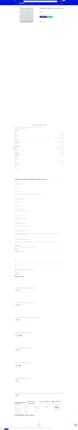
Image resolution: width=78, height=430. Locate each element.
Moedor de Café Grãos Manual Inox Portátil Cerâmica (22, 378)
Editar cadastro (36, 409)
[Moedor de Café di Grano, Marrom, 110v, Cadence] (39, 357)
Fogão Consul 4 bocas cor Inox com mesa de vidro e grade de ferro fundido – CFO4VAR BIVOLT (27, 317)
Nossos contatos (27, 410)
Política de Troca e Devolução (18, 409)
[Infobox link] (33, 402)
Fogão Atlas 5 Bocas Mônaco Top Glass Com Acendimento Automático (24, 302)
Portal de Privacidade (17, 410)
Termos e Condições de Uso (18, 413)
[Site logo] (19, 1)
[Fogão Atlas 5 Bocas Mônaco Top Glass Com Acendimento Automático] (39, 297)
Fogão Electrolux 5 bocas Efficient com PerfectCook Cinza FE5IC (23, 332)
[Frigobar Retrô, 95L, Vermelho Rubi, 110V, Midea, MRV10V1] (39, 342)
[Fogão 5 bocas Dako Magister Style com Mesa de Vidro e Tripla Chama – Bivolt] (39, 282)
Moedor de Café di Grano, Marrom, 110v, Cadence (21, 362)
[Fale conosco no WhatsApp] (76, 425)
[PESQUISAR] (56, 1)
